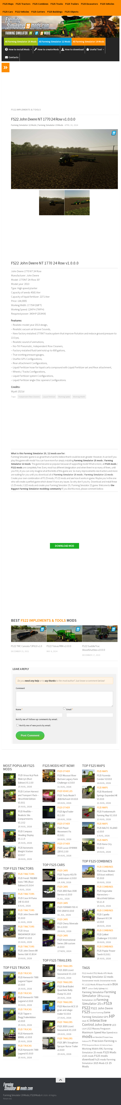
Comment (20, 688)
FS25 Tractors (23, 3)
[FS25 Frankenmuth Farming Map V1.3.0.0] (88, 812)
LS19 (84, 1028)
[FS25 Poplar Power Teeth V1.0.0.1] (88, 951)
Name (19, 709)
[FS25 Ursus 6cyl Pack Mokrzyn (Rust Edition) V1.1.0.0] (9, 779)
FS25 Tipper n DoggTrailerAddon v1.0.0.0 (27, 1017)
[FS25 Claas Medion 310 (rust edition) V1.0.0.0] (88, 871)
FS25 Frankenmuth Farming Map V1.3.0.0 (107, 813)
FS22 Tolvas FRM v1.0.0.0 (59, 646)
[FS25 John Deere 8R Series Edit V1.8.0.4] (9, 951)
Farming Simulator (93, 992)
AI (97, 984)
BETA (109, 984)
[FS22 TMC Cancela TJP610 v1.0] (28, 633)
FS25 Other (63, 771)
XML (101, 1048)
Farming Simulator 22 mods (97, 977)
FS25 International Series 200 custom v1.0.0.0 (66, 943)
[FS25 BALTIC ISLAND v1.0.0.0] (88, 828)
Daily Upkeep (99, 988)
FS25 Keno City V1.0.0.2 (104, 846)
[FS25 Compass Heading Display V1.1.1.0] (9, 835)
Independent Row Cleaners (29, 396)
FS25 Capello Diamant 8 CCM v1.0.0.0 (104, 918)
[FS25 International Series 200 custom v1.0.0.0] (49, 940)
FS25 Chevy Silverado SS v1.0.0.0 (67, 925)
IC (88, 1021)
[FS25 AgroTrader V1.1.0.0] (49, 812)
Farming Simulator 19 (99, 994)
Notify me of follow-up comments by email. (37, 719)
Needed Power (102, 1037)
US (101, 1045)
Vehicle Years (107, 1045)
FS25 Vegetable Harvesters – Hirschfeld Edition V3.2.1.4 (106, 896)
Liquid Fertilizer (49, 396)
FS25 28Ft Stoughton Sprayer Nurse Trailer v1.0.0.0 (67, 1046)
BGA (115, 984)
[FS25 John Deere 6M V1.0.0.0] (9, 915)
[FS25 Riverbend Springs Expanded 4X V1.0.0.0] (88, 792)
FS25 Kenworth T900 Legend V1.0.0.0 (28, 1051)
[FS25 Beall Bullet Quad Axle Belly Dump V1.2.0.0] (49, 987)
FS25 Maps (8, 3)
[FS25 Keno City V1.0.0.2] (88, 844)
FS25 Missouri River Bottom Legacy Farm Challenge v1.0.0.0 (67, 779)
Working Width (79, 396)
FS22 (86, 1007)
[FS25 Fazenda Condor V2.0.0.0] (88, 776)
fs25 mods (100, 1059)
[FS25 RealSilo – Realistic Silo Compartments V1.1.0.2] (9, 815)
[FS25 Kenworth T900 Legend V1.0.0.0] (9, 1050)
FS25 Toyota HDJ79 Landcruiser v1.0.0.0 (66, 876)
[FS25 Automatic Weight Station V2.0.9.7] (9, 852)
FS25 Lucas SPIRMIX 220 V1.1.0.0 (67, 849)
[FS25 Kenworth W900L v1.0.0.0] (9, 1034)
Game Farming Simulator (96, 1015)
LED (114, 1024)
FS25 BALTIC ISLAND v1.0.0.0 (107, 829)
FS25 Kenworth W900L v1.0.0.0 (25, 1035)
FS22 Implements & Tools (26, 109)
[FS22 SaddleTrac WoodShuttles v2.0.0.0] (100, 633)
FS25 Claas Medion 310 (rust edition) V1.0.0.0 (106, 874)
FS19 (108, 1003)
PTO (84, 1045)
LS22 (89, 1028)
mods (87, 1036)
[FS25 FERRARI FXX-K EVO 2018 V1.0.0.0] (49, 907)
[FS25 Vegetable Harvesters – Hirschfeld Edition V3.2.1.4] (88, 891)
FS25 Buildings (55, 11)
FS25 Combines (40, 3)
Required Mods (92, 1045)
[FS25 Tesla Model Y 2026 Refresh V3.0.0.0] (49, 796)
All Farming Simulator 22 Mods (54, 41)
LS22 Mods (90, 984)
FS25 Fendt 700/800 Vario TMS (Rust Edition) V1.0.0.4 (27, 882)
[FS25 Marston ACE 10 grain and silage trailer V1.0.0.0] (49, 1007)
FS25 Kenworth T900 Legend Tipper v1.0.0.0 (28, 981)
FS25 (86, 1011)
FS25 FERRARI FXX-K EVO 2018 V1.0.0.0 (67, 909)
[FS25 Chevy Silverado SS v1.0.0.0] (49, 924)
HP (112, 1016)
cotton (90, 988)
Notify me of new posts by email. (35, 725)
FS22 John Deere (102, 1008)
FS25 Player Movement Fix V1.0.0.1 (64, 831)
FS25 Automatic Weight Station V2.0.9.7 (25, 851)
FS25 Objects (71, 11)
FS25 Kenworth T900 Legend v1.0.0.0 (28, 999)
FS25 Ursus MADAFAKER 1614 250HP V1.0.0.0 (26, 934)
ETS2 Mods (97, 973)
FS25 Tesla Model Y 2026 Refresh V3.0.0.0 (67, 797)
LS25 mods (88, 1055)
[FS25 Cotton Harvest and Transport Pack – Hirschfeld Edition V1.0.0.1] (9, 795)
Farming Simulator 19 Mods (16, 1095)
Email (69, 709)
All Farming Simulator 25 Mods (21, 41)
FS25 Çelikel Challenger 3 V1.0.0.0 (107, 936)
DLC (106, 988)
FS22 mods (87, 973)
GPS (106, 1017)
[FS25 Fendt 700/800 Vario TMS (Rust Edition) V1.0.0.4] (9, 878)
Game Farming (97, 1012)
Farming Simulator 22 (96, 997)
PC (90, 1041)
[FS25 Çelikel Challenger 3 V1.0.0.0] (88, 935)
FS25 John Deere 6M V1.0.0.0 (28, 916)
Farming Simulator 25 (95, 1001)
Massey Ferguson (101, 1028)
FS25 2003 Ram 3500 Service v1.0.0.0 (67, 892)
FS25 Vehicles (107, 3)
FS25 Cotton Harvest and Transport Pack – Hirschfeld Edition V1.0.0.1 (28, 797)
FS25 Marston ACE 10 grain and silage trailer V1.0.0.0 (67, 1010)
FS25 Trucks (57, 3)
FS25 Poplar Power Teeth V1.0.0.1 (106, 952)
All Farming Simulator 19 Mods (88, 41)
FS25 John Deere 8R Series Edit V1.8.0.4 (28, 952)
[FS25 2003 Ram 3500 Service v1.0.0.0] (49, 891)
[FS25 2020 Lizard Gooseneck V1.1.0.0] (49, 970)
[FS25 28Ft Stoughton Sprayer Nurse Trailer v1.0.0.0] (49, 1043)
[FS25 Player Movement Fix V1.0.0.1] (49, 828)
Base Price (102, 984)
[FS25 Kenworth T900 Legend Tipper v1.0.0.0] (9, 978)
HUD (84, 1021)
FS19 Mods (35, 1095)
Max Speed (107, 1032)
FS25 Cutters (38, 11)
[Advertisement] (64, 84)
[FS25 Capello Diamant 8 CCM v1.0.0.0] (88, 915)
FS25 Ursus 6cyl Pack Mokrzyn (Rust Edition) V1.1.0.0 (28, 779)
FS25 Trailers (72, 3)
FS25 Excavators (89, 3)
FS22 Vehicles (22, 11)
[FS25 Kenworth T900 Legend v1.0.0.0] (9, 998)
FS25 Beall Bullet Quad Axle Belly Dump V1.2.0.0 (65, 990)
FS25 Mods (109, 1052)
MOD (115, 1032)
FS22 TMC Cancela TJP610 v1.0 (26, 646)
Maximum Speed (91, 1032)
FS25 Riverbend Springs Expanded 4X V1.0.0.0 (107, 795)
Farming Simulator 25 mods (97, 1050)
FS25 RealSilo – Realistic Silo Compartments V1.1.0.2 (25, 817)
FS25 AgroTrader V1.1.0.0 (65, 813)
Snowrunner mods (90, 980)
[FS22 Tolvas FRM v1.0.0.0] (64, 633)
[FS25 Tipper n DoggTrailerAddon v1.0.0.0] (9, 1014)
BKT (84, 988)
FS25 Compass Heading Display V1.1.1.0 (26, 835)
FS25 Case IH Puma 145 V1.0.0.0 (27, 900)
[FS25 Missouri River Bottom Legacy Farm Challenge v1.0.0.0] (49, 776)
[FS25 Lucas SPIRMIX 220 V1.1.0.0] (49, 848)
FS (102, 1004)
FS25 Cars (8, 11)
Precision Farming (103, 1041)
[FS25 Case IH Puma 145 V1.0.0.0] (9, 898)
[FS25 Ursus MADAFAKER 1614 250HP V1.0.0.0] (9, 931)
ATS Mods (108, 973)
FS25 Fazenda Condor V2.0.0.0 (104, 777)
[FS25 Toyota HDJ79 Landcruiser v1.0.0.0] (49, 875)
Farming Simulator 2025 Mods (98, 1061)
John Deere (102, 1024)
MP (94, 1037)
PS (116, 1041)
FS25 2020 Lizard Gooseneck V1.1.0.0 (66, 972)
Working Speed (64, 396)
